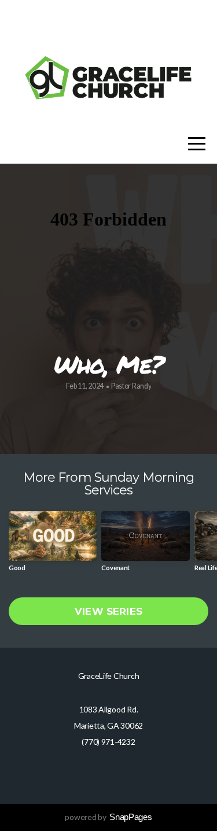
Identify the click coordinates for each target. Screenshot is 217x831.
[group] (53, 545)
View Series (108, 611)
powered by (108, 817)
